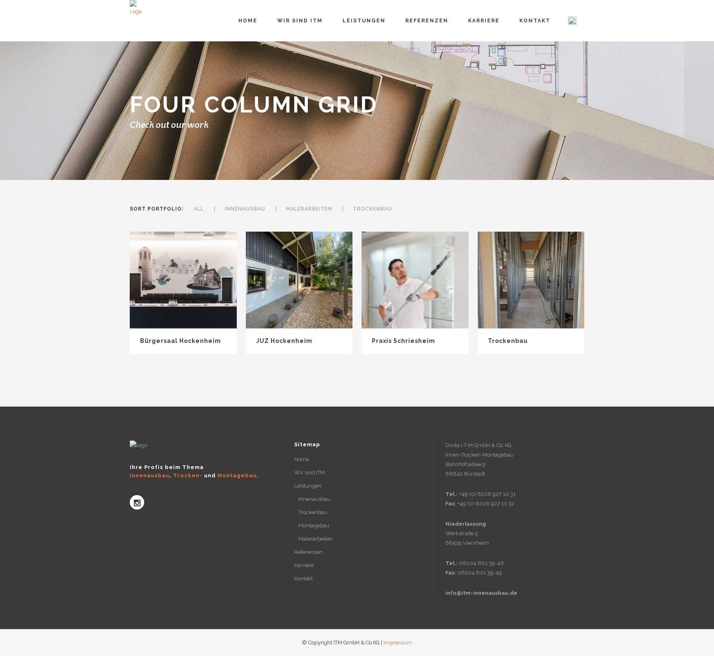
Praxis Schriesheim (403, 341)
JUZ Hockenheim (284, 341)
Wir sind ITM (309, 472)
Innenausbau (314, 499)
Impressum (397, 642)
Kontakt (303, 578)
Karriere (304, 565)
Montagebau (313, 525)
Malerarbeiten (315, 539)
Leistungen (307, 486)
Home (301, 459)
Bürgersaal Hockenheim (180, 341)
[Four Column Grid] (183, 280)
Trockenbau (508, 341)
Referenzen (308, 552)
